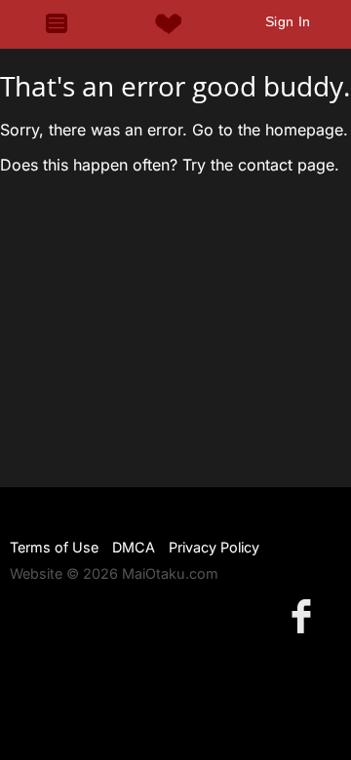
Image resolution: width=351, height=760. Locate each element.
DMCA (133, 547)
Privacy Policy (214, 547)
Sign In (288, 21)
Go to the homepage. (270, 129)
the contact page (272, 164)
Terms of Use (54, 547)
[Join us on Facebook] (305, 615)
